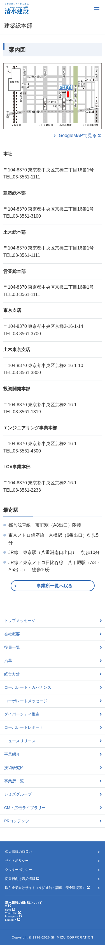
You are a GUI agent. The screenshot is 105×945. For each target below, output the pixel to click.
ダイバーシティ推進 (21, 714)
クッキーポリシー (18, 870)
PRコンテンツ (16, 821)
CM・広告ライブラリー (25, 807)
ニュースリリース (20, 741)
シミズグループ (18, 794)
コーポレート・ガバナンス (27, 687)
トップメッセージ (20, 620)
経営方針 (12, 674)
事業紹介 (12, 754)
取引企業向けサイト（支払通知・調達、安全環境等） (45, 888)
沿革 (8, 660)
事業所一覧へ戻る (55, 585)
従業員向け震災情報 (20, 879)
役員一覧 (12, 647)
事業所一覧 (14, 781)
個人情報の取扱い (18, 852)
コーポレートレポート (23, 727)
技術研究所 (14, 767)
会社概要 (12, 634)
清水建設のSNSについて (23, 903)
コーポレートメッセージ (25, 701)
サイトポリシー (17, 861)
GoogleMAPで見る (78, 135)
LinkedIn (10, 919)
